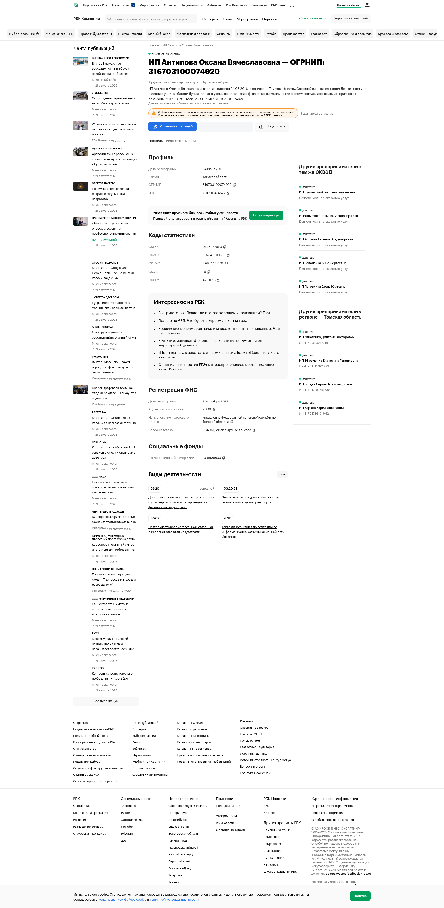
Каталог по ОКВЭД (190, 722)
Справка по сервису (254, 727)
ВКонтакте (128, 805)
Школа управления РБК (280, 871)
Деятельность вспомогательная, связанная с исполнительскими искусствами (180, 529)
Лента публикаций (93, 48)
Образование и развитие (352, 33)
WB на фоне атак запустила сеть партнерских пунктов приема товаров (114, 128)
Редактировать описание (317, 113)
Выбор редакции (22, 33)
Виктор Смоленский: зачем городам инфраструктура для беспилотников (113, 366)
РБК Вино (278, 5)
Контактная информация (90, 812)
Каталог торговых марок (194, 741)
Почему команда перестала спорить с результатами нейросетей (111, 193)
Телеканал (259, 5)
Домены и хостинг (277, 829)
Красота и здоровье (393, 33)
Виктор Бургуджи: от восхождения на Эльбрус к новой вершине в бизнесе (111, 68)
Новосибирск (178, 819)
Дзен (124, 840)
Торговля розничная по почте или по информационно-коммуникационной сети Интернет (253, 531)
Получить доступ (266, 215)
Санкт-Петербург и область (187, 805)
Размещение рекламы (88, 826)
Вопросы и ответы (252, 766)
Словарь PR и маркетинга (150, 774)
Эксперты (210, 19)
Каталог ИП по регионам (194, 748)
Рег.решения (273, 843)
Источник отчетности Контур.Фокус (265, 759)
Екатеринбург (178, 812)
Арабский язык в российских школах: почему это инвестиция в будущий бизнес (114, 158)
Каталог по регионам (192, 728)
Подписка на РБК (95, 5)
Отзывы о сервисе (86, 774)
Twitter (125, 812)
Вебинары (139, 748)
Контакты (247, 721)
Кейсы (227, 19)
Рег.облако (271, 836)
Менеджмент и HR (59, 33)
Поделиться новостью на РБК (93, 728)
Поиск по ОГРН (251, 733)
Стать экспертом (312, 18)
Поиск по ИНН (250, 740)
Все (282, 474)
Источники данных (253, 753)
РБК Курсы (271, 864)
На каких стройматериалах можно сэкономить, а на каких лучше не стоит (113, 486)
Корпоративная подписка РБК (94, 741)
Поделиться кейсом (87, 761)
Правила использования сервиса (200, 754)
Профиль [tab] (155, 141)
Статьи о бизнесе (144, 767)
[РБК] (76, 5)
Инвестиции (121, 5)
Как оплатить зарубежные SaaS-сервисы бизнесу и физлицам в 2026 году (114, 452)
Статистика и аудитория (257, 746)
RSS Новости (225, 822)
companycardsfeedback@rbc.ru (348, 873)
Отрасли (170, 5)
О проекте (270, 19)
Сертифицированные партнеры (95, 780)
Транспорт (319, 33)
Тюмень (173, 881)
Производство (293, 33)
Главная (154, 44)
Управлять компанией (351, 18)
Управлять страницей (176, 126)
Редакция (79, 819)
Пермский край (179, 860)
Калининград (177, 840)
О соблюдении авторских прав (333, 819)
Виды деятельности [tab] (181, 141)
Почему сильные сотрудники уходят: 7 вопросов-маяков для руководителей (114, 579)
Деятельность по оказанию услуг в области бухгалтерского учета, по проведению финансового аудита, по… (181, 501)
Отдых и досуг (425, 33)
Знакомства (272, 850)
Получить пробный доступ (91, 735)
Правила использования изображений (204, 761)
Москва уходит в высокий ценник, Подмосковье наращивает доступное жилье (113, 643)
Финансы (223, 33)
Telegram (127, 833)
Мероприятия (149, 5)
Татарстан (175, 874)
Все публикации (105, 701)
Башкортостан (178, 826)
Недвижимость (192, 5)
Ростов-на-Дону (179, 867)
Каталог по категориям (193, 735)
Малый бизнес (159, 33)
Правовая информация (327, 812)
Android (269, 812)
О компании (82, 805)
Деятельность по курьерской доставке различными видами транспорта (251, 499)
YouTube (127, 826)
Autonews (214, 5)
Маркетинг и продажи (193, 33)
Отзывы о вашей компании (92, 754)
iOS (266, 805)
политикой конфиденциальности (174, 899)
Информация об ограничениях (333, 805)
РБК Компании (236, 5)
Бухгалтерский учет (216, 82)
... (292, 4)
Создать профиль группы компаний (98, 767)
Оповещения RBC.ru (230, 829)
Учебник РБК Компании (148, 761)
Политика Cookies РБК (255, 772)
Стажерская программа (89, 833)
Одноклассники (132, 819)
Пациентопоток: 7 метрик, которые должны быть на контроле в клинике (110, 608)
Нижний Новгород (181, 854)
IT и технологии (130, 33)
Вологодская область (183, 833)
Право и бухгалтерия (96, 33)
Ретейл (271, 33)
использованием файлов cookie (122, 899)
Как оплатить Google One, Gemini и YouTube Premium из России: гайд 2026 (113, 272)
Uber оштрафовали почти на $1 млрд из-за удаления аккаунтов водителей (114, 392)
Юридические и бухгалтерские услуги (173, 82)
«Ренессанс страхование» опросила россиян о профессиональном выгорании (114, 228)
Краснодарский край (183, 847)
